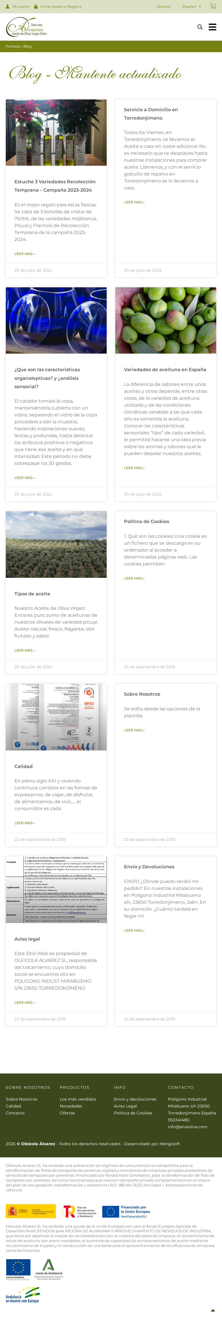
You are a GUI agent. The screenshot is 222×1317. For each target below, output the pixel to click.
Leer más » (24, 254)
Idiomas (163, 6)
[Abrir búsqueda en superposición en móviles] (200, 27)
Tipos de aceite (32, 594)
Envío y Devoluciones (149, 866)
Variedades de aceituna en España (165, 369)
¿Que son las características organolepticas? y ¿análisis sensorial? (47, 378)
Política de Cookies (146, 521)
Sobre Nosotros (142, 694)
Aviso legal (27, 939)
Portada (13, 46)
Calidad (23, 766)
